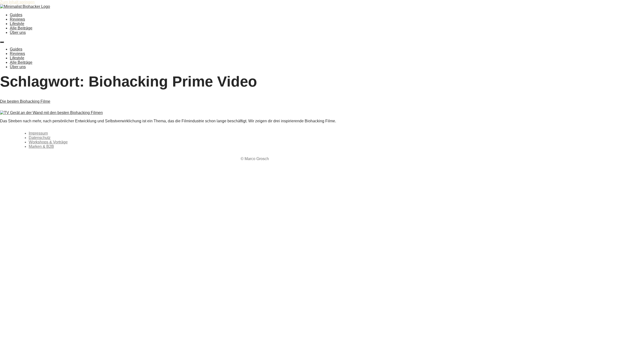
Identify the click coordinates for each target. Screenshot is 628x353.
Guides (16, 15)
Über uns (18, 32)
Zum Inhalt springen (17, 2)
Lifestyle (17, 24)
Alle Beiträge (21, 28)
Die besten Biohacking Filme (25, 101)
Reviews (17, 19)
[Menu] (2, 42)
